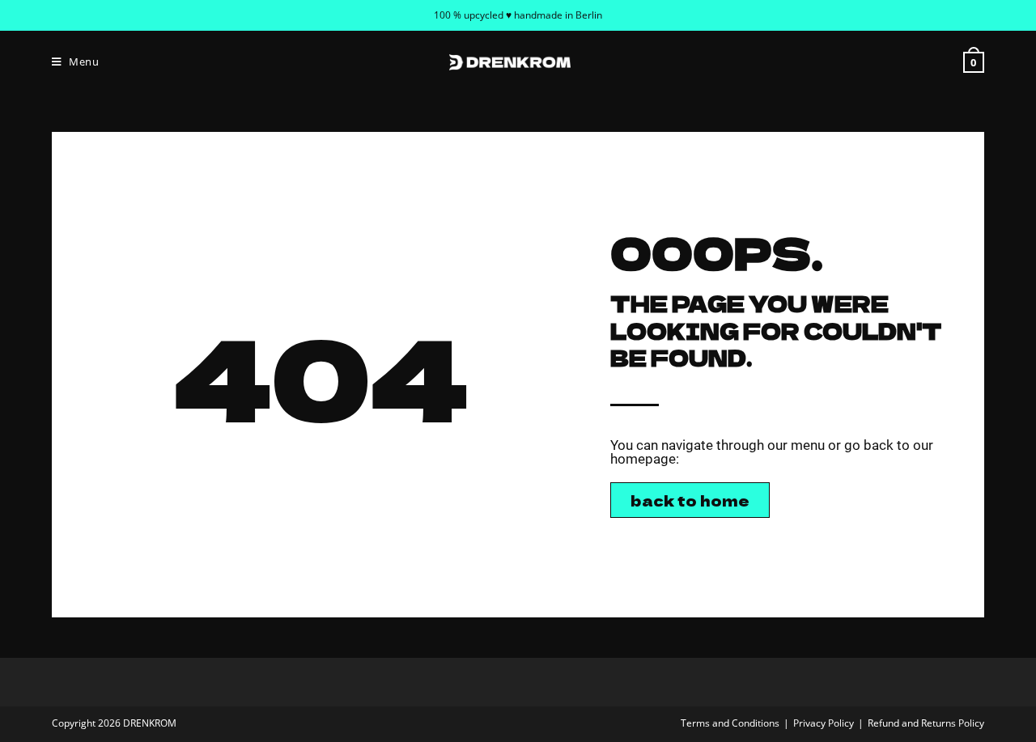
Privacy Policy (823, 723)
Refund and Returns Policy (926, 723)
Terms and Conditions (730, 723)
